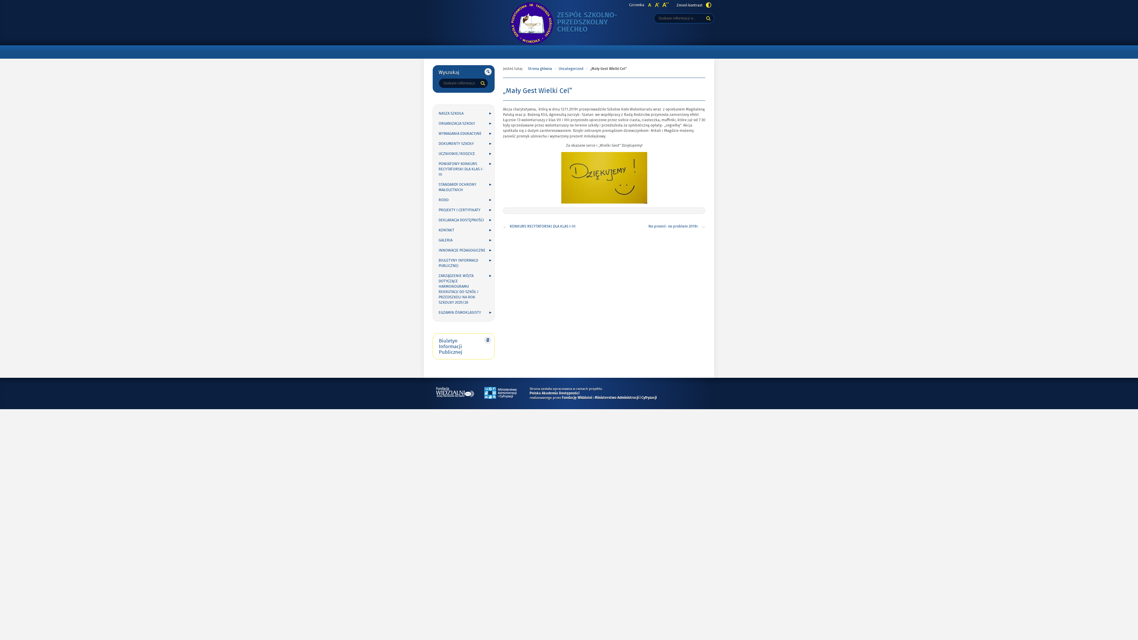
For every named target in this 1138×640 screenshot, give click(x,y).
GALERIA (446, 240)
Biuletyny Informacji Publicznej (458, 263)
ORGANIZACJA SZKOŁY (457, 123)
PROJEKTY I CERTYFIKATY (459, 210)
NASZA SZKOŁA (451, 113)
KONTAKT (446, 230)
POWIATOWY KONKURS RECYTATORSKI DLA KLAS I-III (461, 169)
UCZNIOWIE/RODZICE (457, 153)
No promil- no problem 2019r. (673, 226)
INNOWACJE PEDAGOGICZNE (462, 250)
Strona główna (540, 68)
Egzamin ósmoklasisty (460, 312)
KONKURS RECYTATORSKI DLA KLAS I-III (543, 226)
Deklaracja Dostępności (461, 220)
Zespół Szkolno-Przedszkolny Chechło (587, 22)
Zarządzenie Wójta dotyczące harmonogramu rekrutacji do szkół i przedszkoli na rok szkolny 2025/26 (458, 289)
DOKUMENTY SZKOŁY (456, 143)
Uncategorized (571, 68)
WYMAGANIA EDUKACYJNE (460, 133)
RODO (444, 200)
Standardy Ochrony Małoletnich (457, 187)
